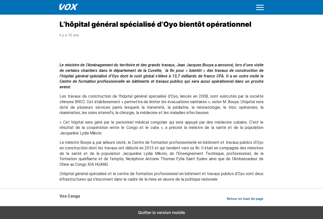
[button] (260, 7)
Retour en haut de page (245, 199)
